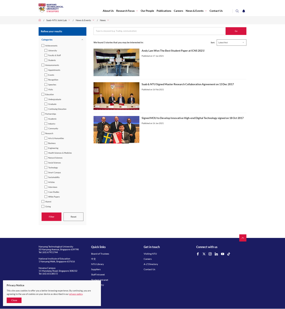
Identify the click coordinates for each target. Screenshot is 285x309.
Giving (48, 206)
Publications (164, 10)
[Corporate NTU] (40, 20)
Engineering (53, 148)
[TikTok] (228, 254)
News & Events (195, 10)
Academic (52, 119)
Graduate (52, 104)
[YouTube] (222, 254)
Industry (51, 124)
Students (52, 60)
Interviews (52, 187)
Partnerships (50, 114)
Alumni (48, 201)
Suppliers (96, 269)
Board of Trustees (100, 253)
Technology (53, 167)
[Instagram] (210, 254)
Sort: (213, 42)
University (52, 50)
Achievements (51, 45)
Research (49, 133)
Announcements (52, 65)
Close (14, 300)
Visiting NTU (150, 253)
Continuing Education (57, 109)
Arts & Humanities (56, 138)
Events (51, 75)
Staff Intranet (98, 274)
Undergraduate (54, 99)
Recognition (53, 80)
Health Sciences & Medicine (60, 153)
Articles (51, 182)
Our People (147, 10)
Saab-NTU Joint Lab (56, 20)
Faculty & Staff (54, 55)
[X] (204, 254)
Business (52, 143)
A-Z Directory (151, 264)
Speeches (52, 84)
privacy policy (76, 294)
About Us (108, 10)
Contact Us (216, 10)
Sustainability (54, 177)
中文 (93, 258)
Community (53, 128)
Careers (178, 10)
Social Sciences (54, 162)
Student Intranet (99, 279)
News (103, 20)
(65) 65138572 (50, 273)
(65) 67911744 (50, 252)
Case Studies (53, 192)
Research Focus (125, 10)
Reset (73, 216)
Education (49, 94)
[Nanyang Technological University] (71, 8)
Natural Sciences (55, 158)
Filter (51, 216)
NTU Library (97, 264)
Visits (50, 89)
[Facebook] (198, 254)
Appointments (54, 70)
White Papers (54, 197)
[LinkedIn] (216, 254)
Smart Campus (54, 172)
